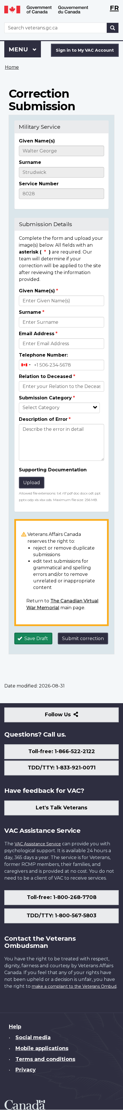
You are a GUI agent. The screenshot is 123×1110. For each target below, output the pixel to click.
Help (15, 1026)
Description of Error (43, 419)
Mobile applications (41, 1048)
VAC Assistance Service (38, 843)
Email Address (36, 333)
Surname (30, 162)
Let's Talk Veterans (61, 808)
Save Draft (35, 638)
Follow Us (70, 716)
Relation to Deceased (45, 376)
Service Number (39, 183)
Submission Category (45, 398)
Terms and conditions (45, 1059)
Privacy (25, 1070)
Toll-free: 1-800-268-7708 (61, 897)
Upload (31, 482)
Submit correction (83, 638)
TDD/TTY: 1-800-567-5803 (61, 915)
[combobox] (25, 365)
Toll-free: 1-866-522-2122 (61, 751)
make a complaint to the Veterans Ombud (74, 986)
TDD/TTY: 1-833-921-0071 (62, 768)
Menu (19, 49)
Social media (33, 1037)
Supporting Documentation (53, 469)
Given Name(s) (37, 141)
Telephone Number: (43, 355)
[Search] (113, 28)
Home (12, 67)
